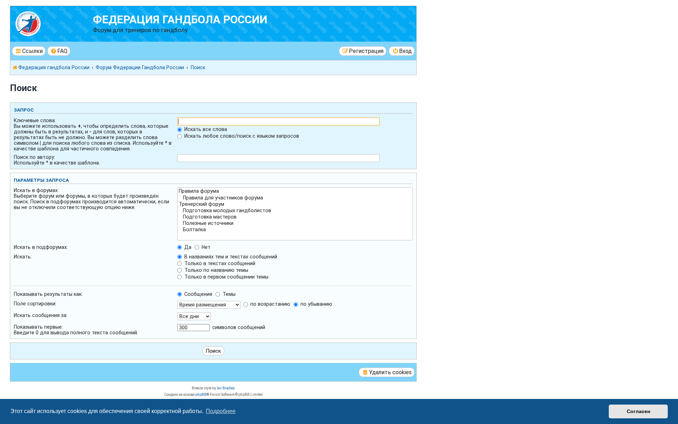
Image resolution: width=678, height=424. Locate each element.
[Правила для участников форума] (295, 198)
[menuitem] (59, 51)
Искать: (23, 256)
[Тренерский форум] (295, 204)
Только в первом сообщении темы (225, 277)
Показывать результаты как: (48, 294)
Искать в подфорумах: (41, 247)
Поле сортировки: (35, 303)
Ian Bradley (226, 388)
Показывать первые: (38, 327)
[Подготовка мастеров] (295, 217)
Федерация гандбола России (180, 19)
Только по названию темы (215, 270)
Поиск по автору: (34, 157)
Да (187, 247)
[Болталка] (295, 230)
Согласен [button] (638, 411)
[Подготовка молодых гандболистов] (295, 211)
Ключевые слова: (35, 120)
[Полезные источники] (295, 223)
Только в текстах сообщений (219, 263)
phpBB (201, 394)
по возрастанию (269, 304)
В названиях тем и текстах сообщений (230, 256)
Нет (205, 247)
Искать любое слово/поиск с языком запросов (241, 136)
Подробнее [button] (221, 411)
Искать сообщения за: (40, 315)
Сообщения (197, 294)
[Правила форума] (295, 191)
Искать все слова (205, 129)
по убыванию (315, 304)
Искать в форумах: (36, 190)
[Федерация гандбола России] (52, 23)
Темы (228, 294)
